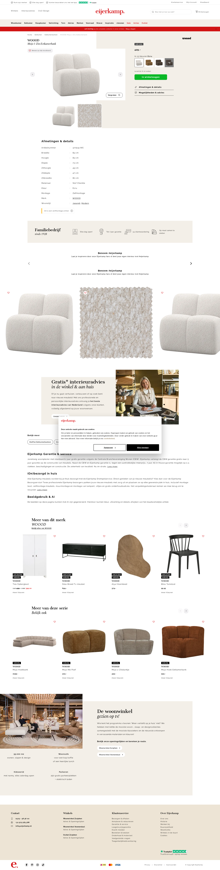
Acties (136, 23)
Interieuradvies (28, 11)
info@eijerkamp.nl (24, 826)
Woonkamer (16, 23)
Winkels (14, 11)
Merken (80, 23)
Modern (85, 203)
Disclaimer (158, 865)
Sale (129, 23)
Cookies (163, 835)
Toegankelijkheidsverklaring (124, 841)
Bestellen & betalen (120, 833)
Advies (71, 23)
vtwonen (120, 23)
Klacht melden (118, 830)
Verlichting (54, 23)
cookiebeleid (109, 438)
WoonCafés (165, 830)
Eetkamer (28, 23)
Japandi (76, 203)
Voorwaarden (171, 865)
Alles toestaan (142, 448)
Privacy (147, 865)
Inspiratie (109, 23)
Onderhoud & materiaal (122, 835)
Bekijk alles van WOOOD (41, 528)
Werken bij (165, 824)
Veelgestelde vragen (121, 838)
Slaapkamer (40, 23)
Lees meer (112, 466)
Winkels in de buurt (169, 833)
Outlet (144, 23)
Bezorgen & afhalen (120, 819)
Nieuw (99, 23)
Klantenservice (177, 2)
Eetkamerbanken (51, 34)
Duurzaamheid (166, 827)
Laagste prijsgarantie (121, 827)
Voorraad (90, 23)
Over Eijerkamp (169, 813)
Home (30, 34)
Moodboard (204, 2)
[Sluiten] (216, 29)
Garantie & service (120, 824)
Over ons (164, 819)
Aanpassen (108, 448)
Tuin (63, 23)
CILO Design (43, 11)
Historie (163, 821)
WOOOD (77, 198)
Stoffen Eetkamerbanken (40, 442)
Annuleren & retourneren (122, 821)
